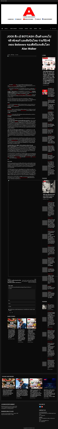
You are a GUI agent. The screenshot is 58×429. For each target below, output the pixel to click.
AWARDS (35, 28)
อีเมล (10, 303)
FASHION (26, 28)
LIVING (40, 28)
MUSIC (31, 28)
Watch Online (54, 28)
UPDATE (6, 28)
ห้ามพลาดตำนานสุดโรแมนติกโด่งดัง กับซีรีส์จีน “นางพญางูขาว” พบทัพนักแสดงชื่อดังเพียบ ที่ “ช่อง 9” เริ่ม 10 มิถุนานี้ (29, 281)
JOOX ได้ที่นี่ (19, 157)
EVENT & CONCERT (13, 28)
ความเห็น (10, 288)
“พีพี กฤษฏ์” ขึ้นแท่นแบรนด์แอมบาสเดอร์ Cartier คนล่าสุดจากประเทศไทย (49, 196)
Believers (16, 121)
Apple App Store (27, 156)
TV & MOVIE (21, 28)
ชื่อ (9, 300)
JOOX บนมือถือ (17, 156)
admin (9, 54)
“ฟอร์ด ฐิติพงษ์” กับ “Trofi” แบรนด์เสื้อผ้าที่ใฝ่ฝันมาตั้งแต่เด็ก (51, 270)
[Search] (50, 28)
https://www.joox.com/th (23, 177)
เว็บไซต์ (10, 306)
